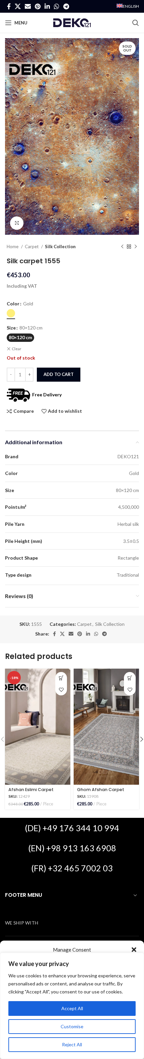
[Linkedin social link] (47, 6)
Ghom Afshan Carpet (100, 789)
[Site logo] (72, 22)
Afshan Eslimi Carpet (31, 789)
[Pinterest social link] (38, 6)
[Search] (135, 22)
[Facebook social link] (9, 6)
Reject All (72, 1044)
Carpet (32, 246)
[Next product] (135, 247)
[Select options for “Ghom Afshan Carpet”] (130, 678)
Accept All (72, 1008)
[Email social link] (28, 6)
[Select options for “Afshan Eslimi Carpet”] (61, 678)
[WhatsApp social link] (56, 6)
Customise (72, 1026)
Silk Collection (60, 246)
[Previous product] (122, 247)
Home (13, 246)
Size (11, 327)
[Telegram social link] (66, 6)
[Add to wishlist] (61, 689)
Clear (16, 348)
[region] (72, 1006)
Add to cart (59, 374)
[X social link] (18, 6)
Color (13, 303)
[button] (134, 949)
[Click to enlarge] (16, 223)
